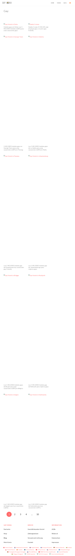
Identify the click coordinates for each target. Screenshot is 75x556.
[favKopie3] (7, 3)
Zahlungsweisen (33, 533)
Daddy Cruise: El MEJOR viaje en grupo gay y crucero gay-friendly (38, 28)
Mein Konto (8, 542)
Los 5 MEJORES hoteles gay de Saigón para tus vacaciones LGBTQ (13, 506)
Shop (5, 533)
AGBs (53, 529)
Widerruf (55, 533)
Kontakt (30, 542)
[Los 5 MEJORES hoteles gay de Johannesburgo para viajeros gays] (38, 156)
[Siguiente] (43, 514)
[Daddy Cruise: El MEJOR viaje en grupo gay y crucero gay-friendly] (33, 24)
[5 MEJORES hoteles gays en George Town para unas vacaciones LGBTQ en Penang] (14, 37)
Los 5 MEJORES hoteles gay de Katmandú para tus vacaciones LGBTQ (37, 506)
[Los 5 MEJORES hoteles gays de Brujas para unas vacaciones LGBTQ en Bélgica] (14, 275)
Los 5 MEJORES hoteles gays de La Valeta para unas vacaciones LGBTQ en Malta (38, 148)
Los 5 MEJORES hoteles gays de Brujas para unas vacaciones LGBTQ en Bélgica (13, 386)
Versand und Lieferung (35, 538)
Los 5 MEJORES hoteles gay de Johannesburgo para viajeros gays (37, 267)
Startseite (7, 529)
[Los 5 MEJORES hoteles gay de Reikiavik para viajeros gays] (38, 275)
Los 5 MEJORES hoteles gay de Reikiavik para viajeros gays (38, 385)
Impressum (55, 542)
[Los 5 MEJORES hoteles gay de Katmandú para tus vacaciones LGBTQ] (38, 395)
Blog (5, 538)
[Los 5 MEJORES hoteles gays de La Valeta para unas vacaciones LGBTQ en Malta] (38, 37)
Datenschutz (56, 538)
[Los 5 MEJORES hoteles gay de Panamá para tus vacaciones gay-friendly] (14, 156)
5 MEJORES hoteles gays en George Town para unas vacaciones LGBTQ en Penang (13, 148)
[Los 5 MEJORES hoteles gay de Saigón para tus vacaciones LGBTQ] (14, 395)
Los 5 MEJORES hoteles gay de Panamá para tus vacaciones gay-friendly (14, 267)
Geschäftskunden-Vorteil (36, 529)
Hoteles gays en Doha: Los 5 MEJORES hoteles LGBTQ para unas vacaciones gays (14, 28)
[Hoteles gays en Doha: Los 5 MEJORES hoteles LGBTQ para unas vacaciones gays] (11, 24)
